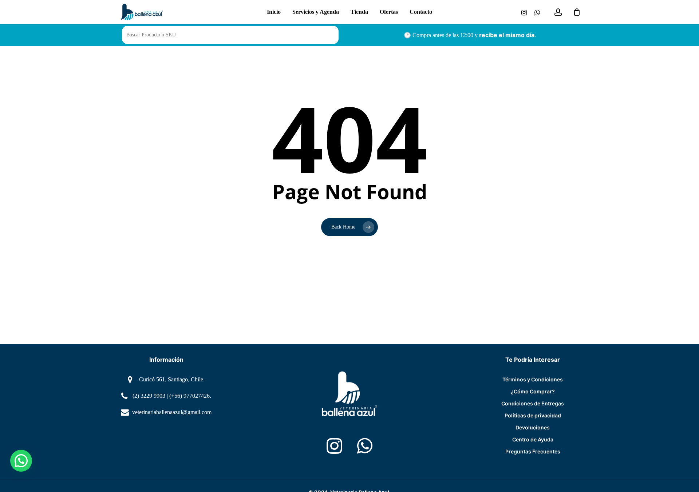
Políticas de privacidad (533, 415)
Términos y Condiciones (532, 379)
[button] (21, 461)
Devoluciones (533, 427)
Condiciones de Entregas (532, 403)
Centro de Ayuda (532, 439)
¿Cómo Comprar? (533, 391)
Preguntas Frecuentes (532, 451)
